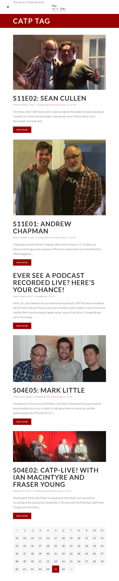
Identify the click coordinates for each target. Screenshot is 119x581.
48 (16, 561)
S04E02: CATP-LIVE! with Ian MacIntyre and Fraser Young (56, 477)
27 (40, 545)
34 (94, 545)
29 (55, 545)
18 (63, 538)
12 (16, 538)
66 (63, 569)
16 (47, 538)
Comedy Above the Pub (46, 105)
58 (94, 561)
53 (55, 561)
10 (94, 530)
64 (47, 569)
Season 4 (62, 397)
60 (16, 569)
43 (71, 553)
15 (40, 538)
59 (102, 561)
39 (40, 553)
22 (94, 538)
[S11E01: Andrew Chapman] (59, 177)
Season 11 (65, 105)
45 (86, 553)
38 (32, 553)
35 (102, 545)
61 (24, 569)
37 (24, 553)
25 (24, 545)
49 (24, 561)
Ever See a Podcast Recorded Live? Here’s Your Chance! (54, 283)
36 (16, 553)
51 (40, 561)
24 (16, 545)
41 (55, 553)
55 (71, 561)
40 (47, 553)
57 (86, 561)
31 (71, 545)
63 (40, 569)
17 (55, 538)
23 (102, 538)
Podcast (58, 105)
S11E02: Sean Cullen (49, 98)
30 (63, 545)
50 (32, 561)
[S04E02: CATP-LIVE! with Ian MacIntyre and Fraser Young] (59, 446)
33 (86, 545)
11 (102, 530)
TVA (74, 105)
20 (78, 538)
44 (78, 553)
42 (63, 553)
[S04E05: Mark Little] (59, 358)
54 (63, 561)
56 (78, 561)
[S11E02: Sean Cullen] (59, 62)
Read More (22, 130)
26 (32, 545)
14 (32, 538)
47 (102, 553)
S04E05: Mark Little (49, 390)
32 (78, 545)
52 (47, 561)
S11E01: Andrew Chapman (42, 227)
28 (47, 545)
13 (24, 538)
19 (71, 538)
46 (94, 553)
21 (86, 538)
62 (32, 569)
